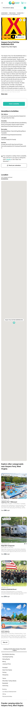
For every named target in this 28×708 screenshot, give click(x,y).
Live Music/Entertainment (9, 691)
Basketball (5, 683)
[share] (20, 20)
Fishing (4, 672)
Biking (4, 661)
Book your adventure (15, 165)
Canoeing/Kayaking (7, 656)
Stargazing (5, 675)
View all (5, 642)
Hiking (4, 694)
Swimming (5, 685)
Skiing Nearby (6, 659)
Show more (4, 94)
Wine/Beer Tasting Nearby (9, 681)
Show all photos (21, 37)
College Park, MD (5, 630)
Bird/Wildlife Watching (8, 654)
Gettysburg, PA (4, 587)
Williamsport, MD (5, 500)
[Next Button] (25, 486)
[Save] (24, 20)
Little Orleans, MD (5, 544)
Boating (4, 689)
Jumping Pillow (6, 664)
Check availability (14, 104)
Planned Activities (7, 696)
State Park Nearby (7, 670)
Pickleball (5, 667)
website (8, 159)
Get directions (4, 178)
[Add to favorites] (24, 475)
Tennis (4, 678)
